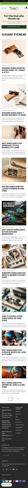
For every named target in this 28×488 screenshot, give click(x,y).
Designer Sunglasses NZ (8, 65)
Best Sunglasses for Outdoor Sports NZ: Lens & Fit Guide (14, 352)
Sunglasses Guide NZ (7, 141)
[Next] (17, 399)
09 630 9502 (9, 431)
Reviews (17, 419)
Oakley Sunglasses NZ (8, 227)
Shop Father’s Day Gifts (14, 26)
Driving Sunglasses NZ (8, 380)
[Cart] (25, 8)
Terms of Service (20, 425)
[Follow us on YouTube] (13, 469)
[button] (6, 484)
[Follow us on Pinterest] (10, 469)
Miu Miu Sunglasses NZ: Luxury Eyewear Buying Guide (13, 189)
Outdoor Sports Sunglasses (9, 347)
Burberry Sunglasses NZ (8, 270)
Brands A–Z (18, 414)
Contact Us (18, 433)
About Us (18, 411)
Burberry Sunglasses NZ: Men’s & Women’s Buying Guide (14, 275)
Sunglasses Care (6, 313)
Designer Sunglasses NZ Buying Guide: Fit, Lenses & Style (13, 70)
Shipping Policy (19, 427)
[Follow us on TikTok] (17, 469)
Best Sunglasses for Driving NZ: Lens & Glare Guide (13, 385)
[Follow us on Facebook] (3, 469)
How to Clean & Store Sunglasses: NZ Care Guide (12, 318)
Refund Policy (19, 430)
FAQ (17, 416)
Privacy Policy (19, 422)
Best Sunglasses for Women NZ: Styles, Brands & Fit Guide (12, 146)
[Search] (5, 8)
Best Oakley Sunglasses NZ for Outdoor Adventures (13, 232)
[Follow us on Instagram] (7, 469)
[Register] (24, 455)
